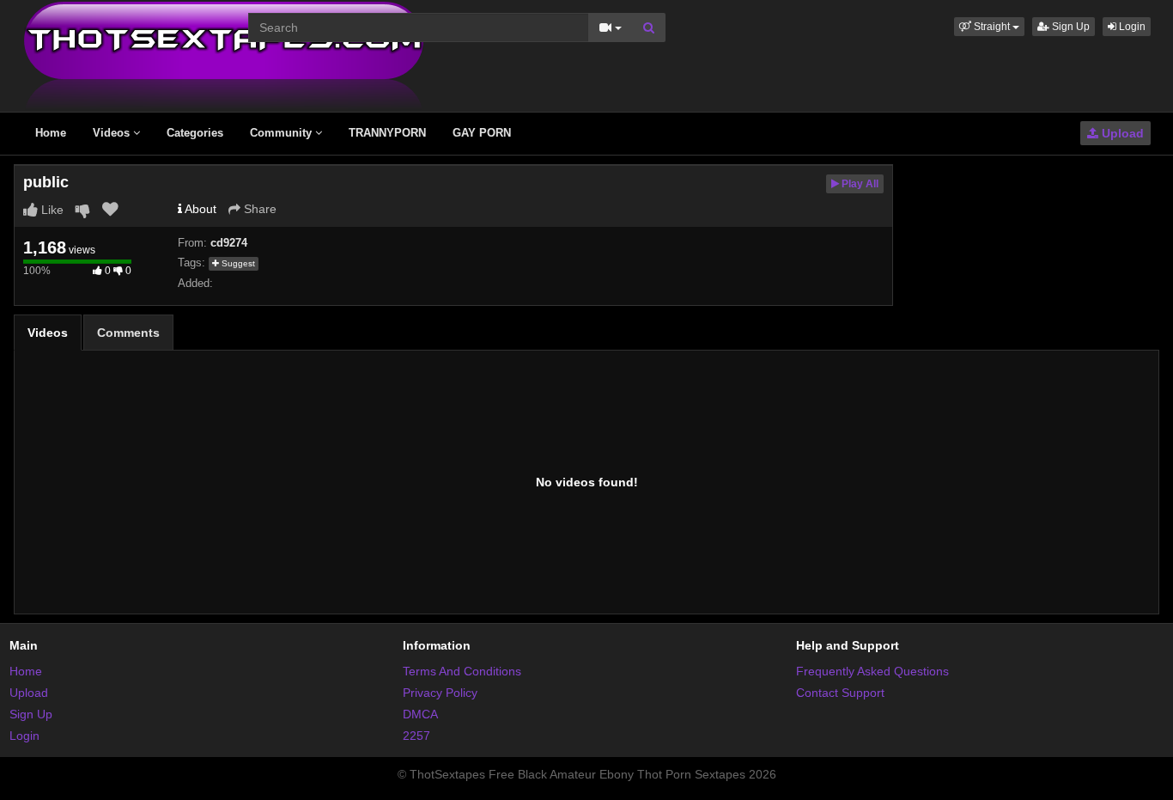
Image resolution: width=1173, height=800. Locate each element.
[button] (989, 26)
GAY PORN (482, 132)
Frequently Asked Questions (872, 671)
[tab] (48, 333)
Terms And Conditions (462, 671)
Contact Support (840, 692)
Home (50, 132)
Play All (858, 184)
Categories (195, 132)
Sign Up (1069, 27)
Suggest (237, 263)
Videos (113, 132)
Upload (1121, 133)
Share (258, 209)
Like (51, 210)
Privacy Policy (440, 692)
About (199, 209)
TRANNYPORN (387, 132)
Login (1131, 27)
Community (282, 132)
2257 (416, 735)
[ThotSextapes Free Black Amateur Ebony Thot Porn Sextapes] (223, 55)
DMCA (420, 714)
